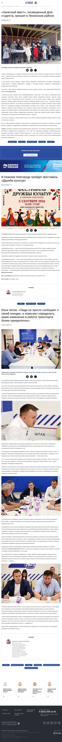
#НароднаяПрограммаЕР (31, 667)
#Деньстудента (12, 141)
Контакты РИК (6, 713)
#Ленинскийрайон (32, 141)
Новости (17, 6)
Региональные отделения (31, 710)
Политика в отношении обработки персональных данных (14, 736)
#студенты (42, 141)
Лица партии (18, 710)
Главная (3, 6)
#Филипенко (41, 303)
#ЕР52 (21, 303)
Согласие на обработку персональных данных (11, 737)
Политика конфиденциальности (8, 735)
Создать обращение (30, 155)
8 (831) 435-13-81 (47, 711)
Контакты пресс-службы (19, 714)
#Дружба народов (31, 303)
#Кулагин (51, 141)
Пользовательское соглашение (8, 734)
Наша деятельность (10, 6)
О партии (5, 710)
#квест (22, 141)
